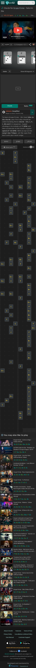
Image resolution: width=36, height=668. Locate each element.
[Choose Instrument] (9, 71)
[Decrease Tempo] (2, 44)
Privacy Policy (8, 634)
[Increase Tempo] (11, 44)
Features (18, 631)
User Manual (10, 637)
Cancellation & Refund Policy (23, 634)
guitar (5, 71)
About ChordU (8, 631)
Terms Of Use (28, 631)
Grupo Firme (18, 8)
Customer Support (24, 637)
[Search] (33, 3)
